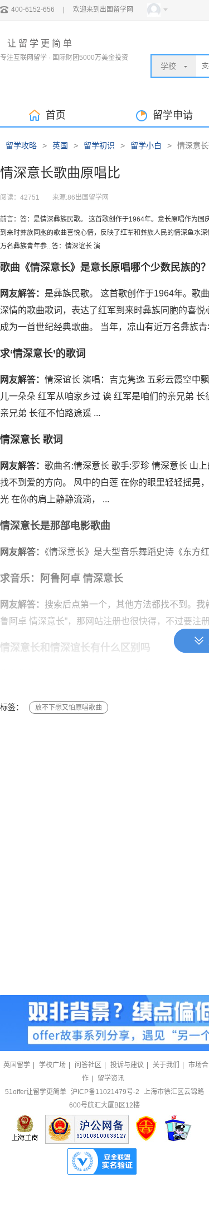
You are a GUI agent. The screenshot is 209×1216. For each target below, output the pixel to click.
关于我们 (166, 1065)
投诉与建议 (127, 1065)
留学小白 (146, 145)
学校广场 (52, 1065)
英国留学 (16, 1065)
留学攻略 (21, 145)
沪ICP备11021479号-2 (105, 1092)
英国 (60, 145)
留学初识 (99, 145)
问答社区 (88, 1065)
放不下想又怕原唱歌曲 (68, 707)
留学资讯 (111, 1078)
